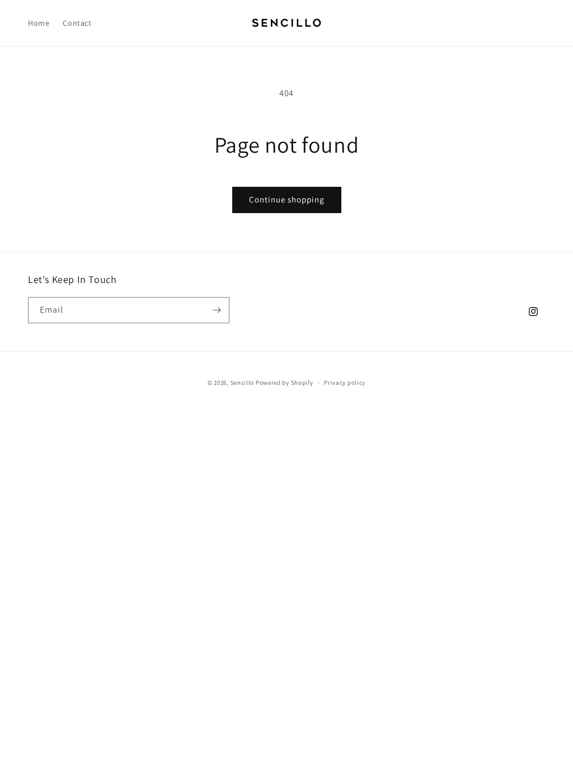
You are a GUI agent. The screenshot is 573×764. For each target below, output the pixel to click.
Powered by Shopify (284, 382)
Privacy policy (344, 382)
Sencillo (243, 382)
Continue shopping (287, 199)
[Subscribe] (216, 310)
